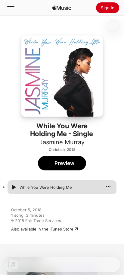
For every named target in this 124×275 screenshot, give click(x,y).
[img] (61, 8)
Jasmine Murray (62, 142)
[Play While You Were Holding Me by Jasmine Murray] (14, 187)
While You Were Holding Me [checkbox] (46, 187)
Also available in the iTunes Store (42, 229)
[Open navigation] (10, 7)
